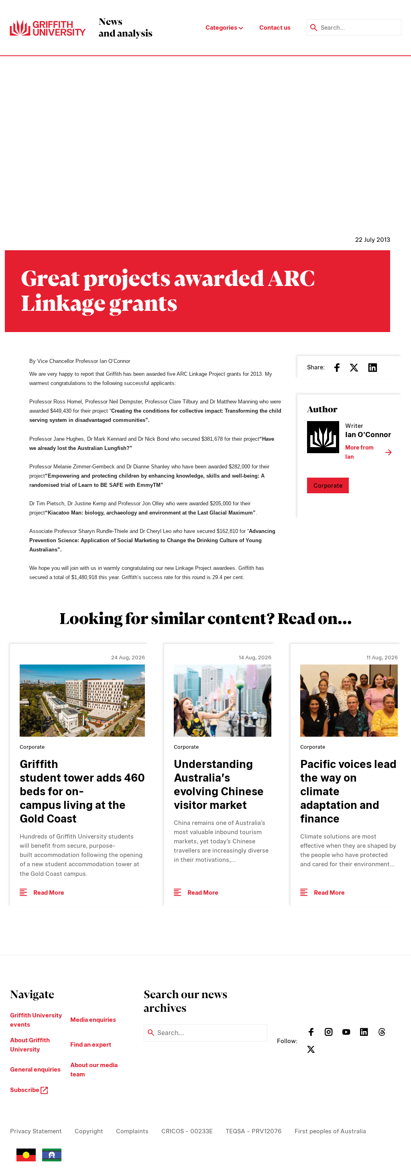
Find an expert (90, 1044)
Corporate (327, 485)
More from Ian (359, 452)
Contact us (275, 27)
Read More (48, 892)
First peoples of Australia (330, 1131)
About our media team (94, 1069)
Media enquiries (93, 1019)
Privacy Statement (36, 1131)
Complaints (132, 1131)
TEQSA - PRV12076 (254, 1131)
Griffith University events (36, 1019)
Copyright (89, 1131)
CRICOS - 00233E (187, 1131)
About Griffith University (30, 1044)
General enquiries (35, 1069)
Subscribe (25, 1090)
